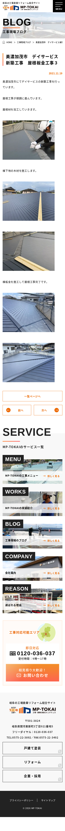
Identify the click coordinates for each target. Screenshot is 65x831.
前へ (21, 410)
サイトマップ (48, 800)
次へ (44, 410)
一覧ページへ (32, 396)
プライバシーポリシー (21, 800)
